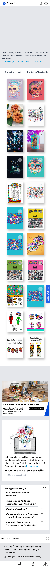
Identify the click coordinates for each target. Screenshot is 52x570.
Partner (20, 72)
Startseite (9, 72)
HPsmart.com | (12, 549)
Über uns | (17, 546)
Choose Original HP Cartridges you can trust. (22, 61)
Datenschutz (11, 552)
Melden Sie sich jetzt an (36, 409)
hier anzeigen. (32, 466)
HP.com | (8, 546)
